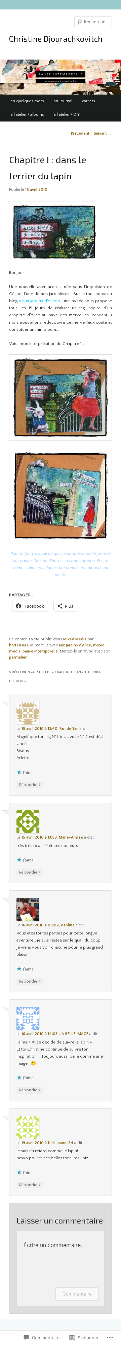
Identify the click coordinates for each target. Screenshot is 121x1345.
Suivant (103, 133)
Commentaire (77, 1294)
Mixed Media (74, 639)
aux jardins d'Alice (75, 645)
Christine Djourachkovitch (56, 38)
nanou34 (65, 1143)
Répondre (29, 784)
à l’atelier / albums (27, 114)
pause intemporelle (40, 651)
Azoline (68, 925)
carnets (88, 101)
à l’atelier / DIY (67, 114)
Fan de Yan (69, 729)
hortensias (18, 645)
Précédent (77, 133)
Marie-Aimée (71, 837)
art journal (63, 101)
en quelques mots (27, 101)
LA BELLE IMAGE (73, 1034)
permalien (18, 657)
